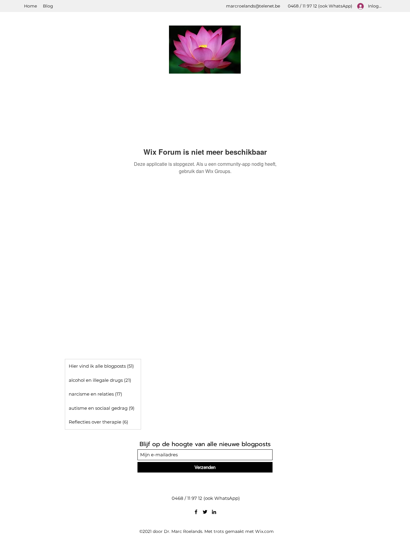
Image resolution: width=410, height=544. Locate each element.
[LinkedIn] (214, 512)
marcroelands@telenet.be (253, 6)
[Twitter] (205, 512)
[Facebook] (196, 512)
